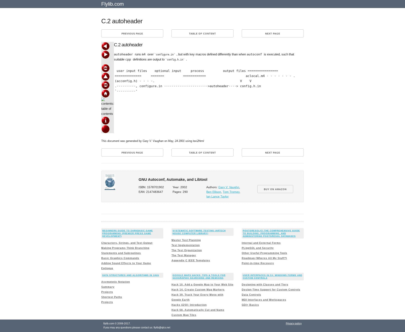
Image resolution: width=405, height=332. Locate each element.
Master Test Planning (186, 240)
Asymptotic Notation (115, 281)
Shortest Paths (111, 297)
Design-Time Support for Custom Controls (271, 289)
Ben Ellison (213, 191)
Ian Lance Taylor (217, 196)
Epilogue (107, 268)
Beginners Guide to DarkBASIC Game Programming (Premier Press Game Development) (127, 233)
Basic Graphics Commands (120, 258)
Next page (272, 33)
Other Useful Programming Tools (264, 253)
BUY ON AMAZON (275, 189)
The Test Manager (183, 255)
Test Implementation (185, 245)
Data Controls (251, 294)
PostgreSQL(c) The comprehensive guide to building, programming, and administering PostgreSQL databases (271, 233)
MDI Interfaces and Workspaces (264, 299)
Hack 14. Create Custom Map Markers (198, 289)
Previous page (132, 33)
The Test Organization (186, 250)
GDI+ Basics (250, 304)
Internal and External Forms (261, 242)
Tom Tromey (231, 191)
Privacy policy (294, 323)
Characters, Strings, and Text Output (127, 242)
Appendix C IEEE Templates (190, 260)
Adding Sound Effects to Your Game (126, 263)
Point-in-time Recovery (258, 263)
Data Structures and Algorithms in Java (130, 275)
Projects (107, 292)
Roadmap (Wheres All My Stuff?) (264, 258)
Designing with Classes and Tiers (265, 284)
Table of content (202, 33)
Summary (108, 286)
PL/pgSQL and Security (258, 248)
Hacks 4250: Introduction (189, 304)
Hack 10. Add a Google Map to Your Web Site (202, 284)
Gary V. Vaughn (228, 187)
